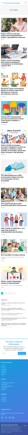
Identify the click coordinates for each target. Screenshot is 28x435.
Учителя (3, 87)
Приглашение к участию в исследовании (11, 285)
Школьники (9, 326)
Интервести (4, 387)
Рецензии (4, 372)
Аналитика (4, 59)
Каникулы (8, 305)
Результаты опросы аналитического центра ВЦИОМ (12, 257)
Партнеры (4, 401)
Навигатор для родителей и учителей (11, 280)
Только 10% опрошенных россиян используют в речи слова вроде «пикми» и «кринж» (12, 119)
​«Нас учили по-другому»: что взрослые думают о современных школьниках (13, 230)
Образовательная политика (8, 382)
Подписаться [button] (22, 353)
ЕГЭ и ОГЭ (3, 202)
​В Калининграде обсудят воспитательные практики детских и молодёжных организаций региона (13, 318)
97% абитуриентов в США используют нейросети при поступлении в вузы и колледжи (12, 177)
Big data (4, 389)
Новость (9, 32)
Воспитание (9, 320)
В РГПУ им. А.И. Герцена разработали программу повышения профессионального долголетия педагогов (13, 308)
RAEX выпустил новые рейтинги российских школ (11, 313)
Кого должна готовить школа (13, 255)
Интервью (4, 371)
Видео (3, 374)
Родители (3, 32)
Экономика (4, 384)
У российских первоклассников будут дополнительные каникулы (13, 303)
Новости (4, 366)
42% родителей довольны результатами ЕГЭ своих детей (13, 204)
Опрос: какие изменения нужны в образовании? (11, 282)
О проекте (4, 397)
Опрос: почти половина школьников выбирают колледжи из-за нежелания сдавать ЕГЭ (12, 62)
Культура (3, 115)
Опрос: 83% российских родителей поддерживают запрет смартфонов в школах (13, 35)
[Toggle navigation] (25, 3)
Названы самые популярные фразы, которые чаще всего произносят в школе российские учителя (12, 91)
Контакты (4, 399)
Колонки (4, 367)
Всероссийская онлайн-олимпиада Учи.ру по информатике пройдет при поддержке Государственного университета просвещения (13, 324)
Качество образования (7, 227)
